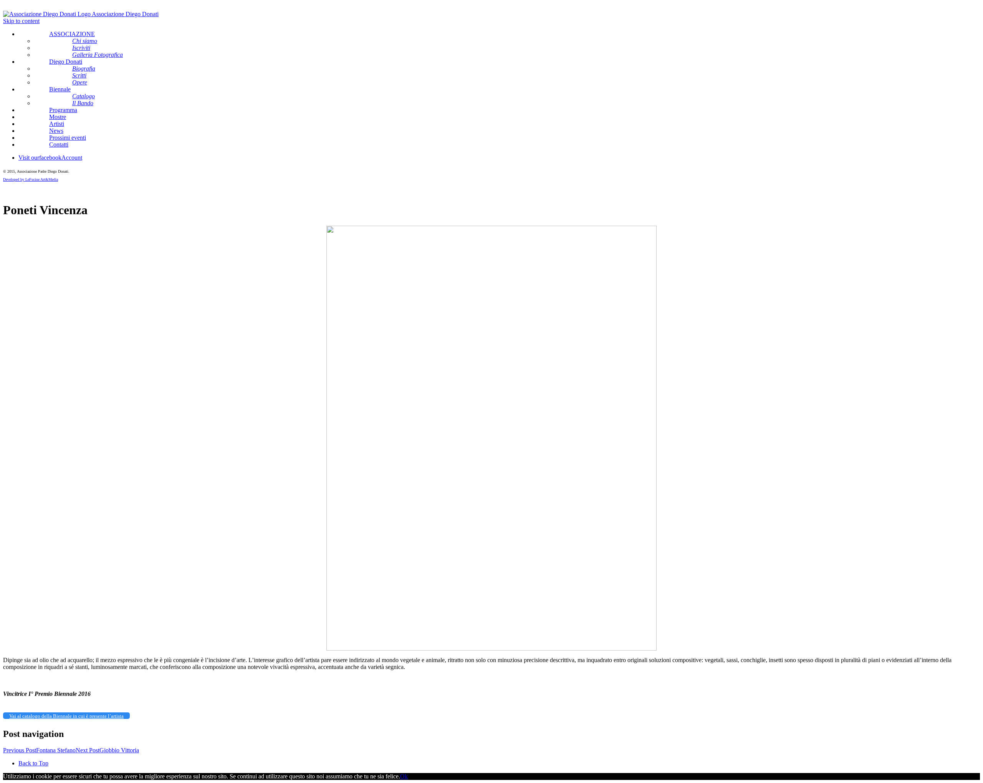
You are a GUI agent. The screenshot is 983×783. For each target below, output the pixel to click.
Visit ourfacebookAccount (50, 157)
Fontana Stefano (39, 750)
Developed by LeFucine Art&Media (30, 179)
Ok (404, 776)
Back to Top (33, 763)
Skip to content (21, 21)
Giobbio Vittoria (107, 750)
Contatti (58, 144)
